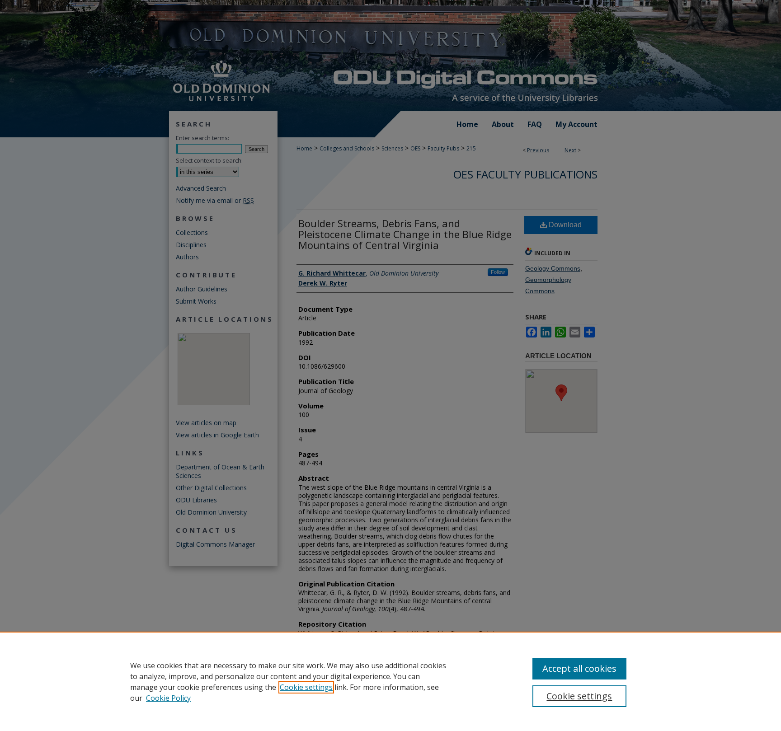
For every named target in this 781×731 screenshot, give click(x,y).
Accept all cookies (579, 668)
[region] (390, 681)
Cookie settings (306, 687)
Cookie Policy (168, 698)
